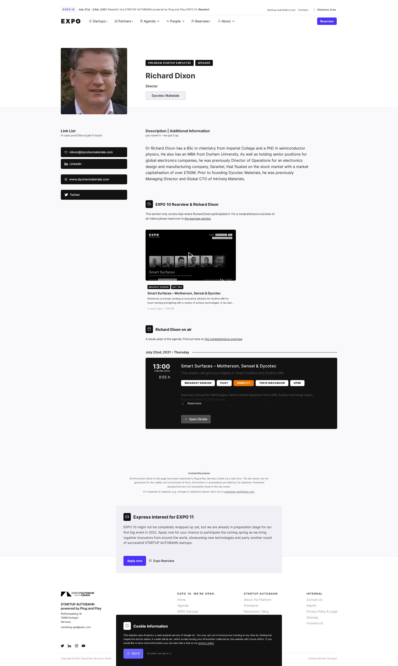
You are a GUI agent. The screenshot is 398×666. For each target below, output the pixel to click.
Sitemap (312, 617)
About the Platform (257, 599)
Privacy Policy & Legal (322, 611)
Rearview (327, 21)
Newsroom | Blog (256, 611)
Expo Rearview (163, 561)
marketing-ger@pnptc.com (239, 491)
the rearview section (197, 218)
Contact (303, 9)
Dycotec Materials (165, 95)
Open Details (198, 419)
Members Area (326, 9)
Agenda (182, 605)
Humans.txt (315, 623)
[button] (255, 396)
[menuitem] (149, 21)
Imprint (311, 605)
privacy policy (206, 642)
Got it (136, 653)
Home (181, 599)
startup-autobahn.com (281, 9)
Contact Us (315, 599)
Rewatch (204, 9)
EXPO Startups (187, 611)
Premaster (251, 605)
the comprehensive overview (223, 339)
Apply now (134, 561)
